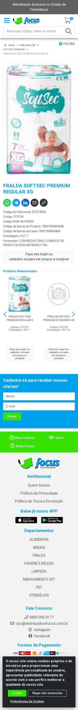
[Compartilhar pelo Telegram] (16, 203)
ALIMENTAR (39, 539)
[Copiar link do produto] (44, 203)
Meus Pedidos (24, 437)
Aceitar (17, 693)
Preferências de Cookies (27, 701)
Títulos (58, 437)
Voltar (68, 44)
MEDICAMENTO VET (39, 579)
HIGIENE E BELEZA (39, 563)
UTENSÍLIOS (39, 595)
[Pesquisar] (69, 31)
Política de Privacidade (39, 493)
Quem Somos (39, 485)
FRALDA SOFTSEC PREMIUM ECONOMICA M (58, 318)
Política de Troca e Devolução (39, 501)
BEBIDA (39, 547)
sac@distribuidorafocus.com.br (41, 623)
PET (39, 587)
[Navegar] (5, 314)
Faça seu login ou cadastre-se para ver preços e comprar (39, 256)
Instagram (41, 630)
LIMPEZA (39, 571)
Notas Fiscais (24, 446)
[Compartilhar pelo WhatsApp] (7, 203)
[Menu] (7, 20)
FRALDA (39, 555)
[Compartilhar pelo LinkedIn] (25, 203)
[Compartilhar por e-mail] (34, 203)
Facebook (41, 636)
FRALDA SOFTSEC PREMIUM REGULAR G (19, 318)
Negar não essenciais (47, 693)
